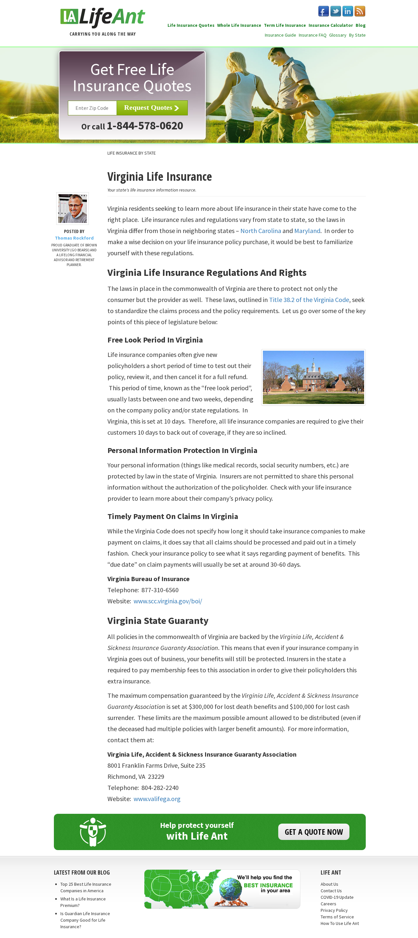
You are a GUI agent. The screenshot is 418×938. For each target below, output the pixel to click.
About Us (329, 884)
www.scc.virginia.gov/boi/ (168, 601)
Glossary (337, 35)
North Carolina (260, 230)
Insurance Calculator (331, 25)
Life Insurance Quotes (191, 25)
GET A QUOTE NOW (314, 831)
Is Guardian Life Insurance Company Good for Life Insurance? (85, 920)
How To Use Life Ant (340, 923)
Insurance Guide (280, 35)
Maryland (307, 230)
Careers (328, 904)
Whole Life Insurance (239, 25)
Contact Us (331, 891)
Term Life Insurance (285, 25)
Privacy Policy (334, 910)
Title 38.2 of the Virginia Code (309, 299)
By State (357, 35)
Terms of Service (337, 917)
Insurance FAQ (313, 35)
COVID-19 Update (337, 897)
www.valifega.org (157, 799)
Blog (361, 25)
